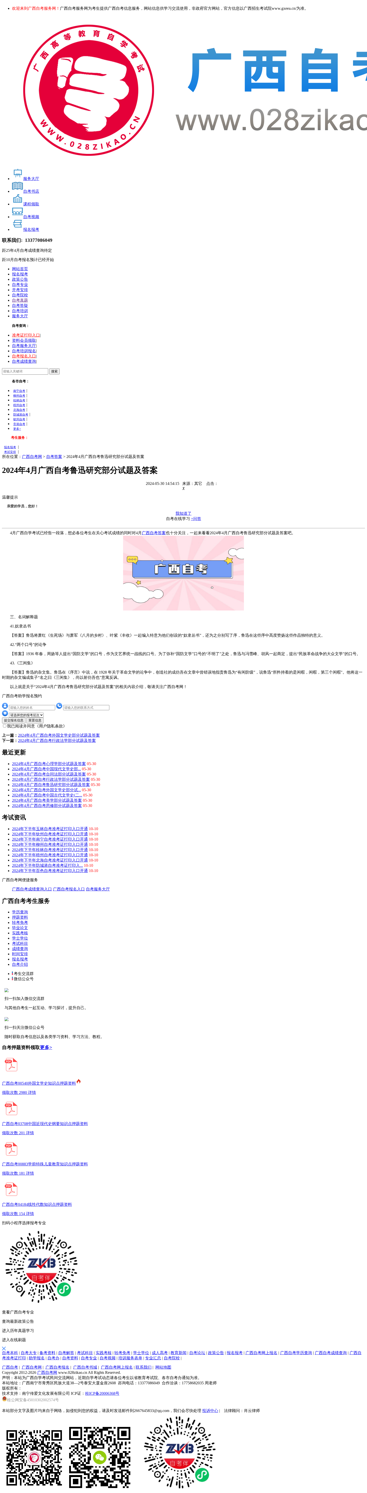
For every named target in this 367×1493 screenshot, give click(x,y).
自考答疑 (20, 305)
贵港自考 (19, 424)
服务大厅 (20, 316)
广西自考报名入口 (69, 889)
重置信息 (34, 720)
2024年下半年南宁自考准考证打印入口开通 (50, 839)
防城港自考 (20, 414)
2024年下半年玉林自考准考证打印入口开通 (50, 829)
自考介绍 (20, 964)
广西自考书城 (85, 1367)
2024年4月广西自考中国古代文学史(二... (47, 795)
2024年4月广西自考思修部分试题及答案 (47, 805)
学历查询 (20, 912)
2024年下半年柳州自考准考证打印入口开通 (50, 844)
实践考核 (20, 933)
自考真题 (20, 300)
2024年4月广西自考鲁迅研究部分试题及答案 (51, 785)
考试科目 (20, 943)
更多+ (17, 429)
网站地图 (163, 1367)
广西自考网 (32, 456)
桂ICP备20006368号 (102, 1393)
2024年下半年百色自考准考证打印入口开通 (50, 871)
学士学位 (20, 938)
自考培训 (20, 311)
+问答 (196, 519)
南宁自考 (19, 391)
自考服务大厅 (24, 346)
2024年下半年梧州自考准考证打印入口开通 (50, 855)
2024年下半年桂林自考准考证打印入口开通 (50, 850)
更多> (46, 1047)
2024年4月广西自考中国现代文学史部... (46, 769)
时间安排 (20, 954)
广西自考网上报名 (117, 1367)
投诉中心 (210, 1410)
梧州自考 (19, 405)
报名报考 (20, 274)
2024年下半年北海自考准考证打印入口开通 (50, 860)
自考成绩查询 (24, 361)
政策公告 (20, 279)
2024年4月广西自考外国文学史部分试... (46, 790)
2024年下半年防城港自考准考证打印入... (47, 865)
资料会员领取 (24, 340)
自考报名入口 (24, 356)
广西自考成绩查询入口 (32, 889)
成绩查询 (20, 949)
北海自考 (19, 410)
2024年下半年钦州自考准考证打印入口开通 (50, 834)
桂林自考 (19, 400)
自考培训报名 (24, 351)
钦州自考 (19, 419)
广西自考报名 (57, 1367)
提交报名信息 (13, 720)
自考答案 (54, 456)
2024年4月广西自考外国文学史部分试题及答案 (59, 735)
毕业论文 (20, 928)
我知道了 (183, 513)
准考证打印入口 (26, 335)
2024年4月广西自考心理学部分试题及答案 (49, 764)
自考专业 (20, 284)
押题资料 (20, 917)
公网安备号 (33, 1400)
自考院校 (20, 295)
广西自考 (10, 1367)
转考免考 (20, 922)
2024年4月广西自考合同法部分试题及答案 (49, 774)
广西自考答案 (154, 533)
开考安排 (20, 290)
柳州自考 (19, 395)
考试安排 (10, 452)
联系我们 (144, 1367)
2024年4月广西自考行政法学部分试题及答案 (57, 740)
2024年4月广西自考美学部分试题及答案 (47, 800)
